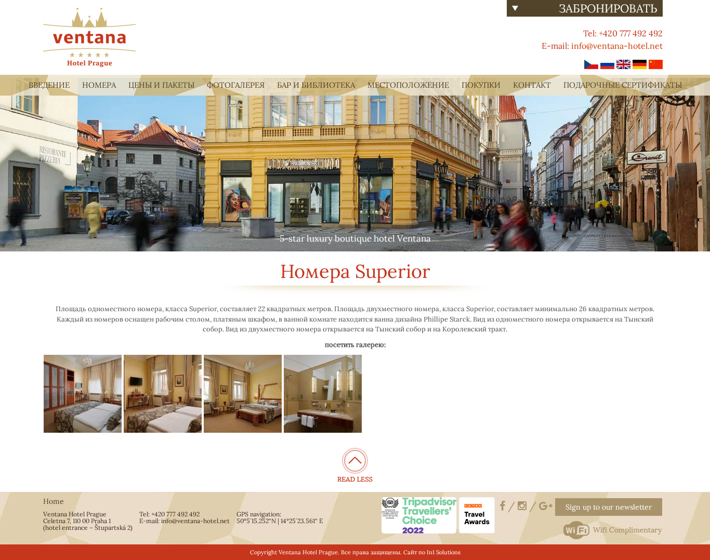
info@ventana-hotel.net (617, 46)
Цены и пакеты (161, 85)
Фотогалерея (236, 85)
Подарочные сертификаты (622, 85)
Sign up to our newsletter (609, 507)
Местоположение (408, 85)
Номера (99, 85)
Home (53, 501)
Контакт (532, 85)
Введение (49, 85)
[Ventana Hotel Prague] (89, 36)
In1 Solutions (444, 552)
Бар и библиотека (316, 85)
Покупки (481, 85)
